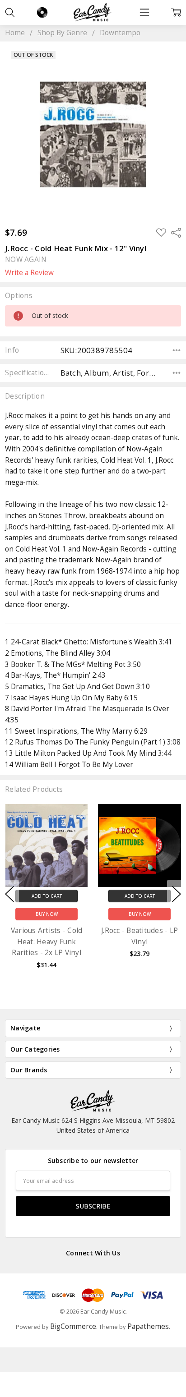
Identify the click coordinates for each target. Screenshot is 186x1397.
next (176, 894)
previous (9, 894)
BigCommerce (73, 1326)
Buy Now (47, 914)
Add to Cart (47, 895)
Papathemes (148, 1326)
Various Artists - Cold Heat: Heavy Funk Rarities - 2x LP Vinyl (47, 941)
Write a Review (29, 273)
